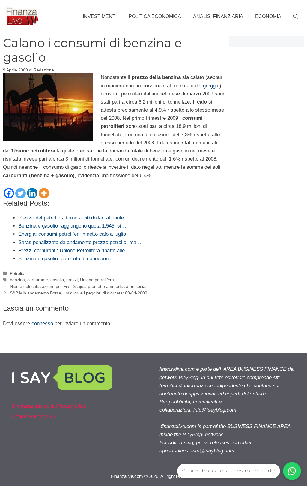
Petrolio (17, 273)
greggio (211, 86)
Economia (268, 16)
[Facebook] (9, 193)
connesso (42, 323)
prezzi (72, 279)
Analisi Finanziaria (218, 16)
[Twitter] (20, 193)
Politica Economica (155, 16)
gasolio (57, 279)
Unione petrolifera (97, 279)
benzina (17, 279)
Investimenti (100, 16)
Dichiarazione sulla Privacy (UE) (48, 406)
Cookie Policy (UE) (33, 416)
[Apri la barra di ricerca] (295, 16)
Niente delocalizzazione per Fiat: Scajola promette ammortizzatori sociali (78, 286)
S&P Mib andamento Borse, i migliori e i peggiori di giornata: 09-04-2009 (78, 293)
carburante (37, 279)
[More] (44, 193)
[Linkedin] (32, 193)
